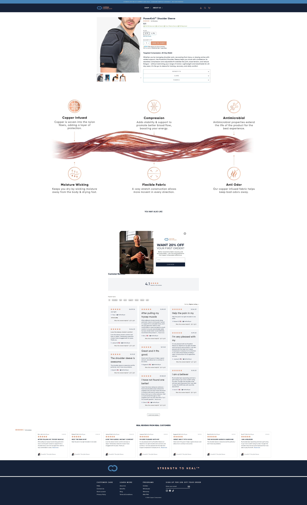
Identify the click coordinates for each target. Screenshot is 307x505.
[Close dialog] (185, 234)
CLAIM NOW (170, 264)
